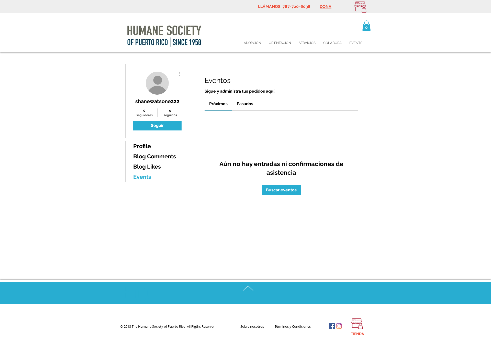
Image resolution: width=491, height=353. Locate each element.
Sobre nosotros (252, 326)
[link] (218, 103)
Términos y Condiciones (293, 326)
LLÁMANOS (269, 6)
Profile (142, 146)
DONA (325, 6)
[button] (366, 25)
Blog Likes (147, 166)
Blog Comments (154, 156)
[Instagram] (339, 326)
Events (142, 176)
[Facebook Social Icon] (332, 326)
